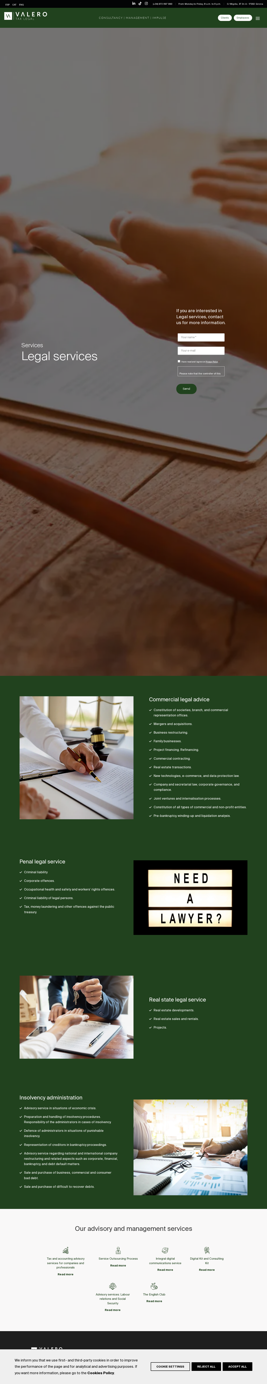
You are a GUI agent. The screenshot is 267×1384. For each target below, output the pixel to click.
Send (186, 388)
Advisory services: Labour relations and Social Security (113, 1299)
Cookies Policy (100, 1373)
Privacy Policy (212, 362)
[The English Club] (154, 1286)
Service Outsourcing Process (118, 1258)
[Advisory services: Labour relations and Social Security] (112, 1286)
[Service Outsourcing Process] (118, 1250)
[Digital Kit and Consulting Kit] (206, 1250)
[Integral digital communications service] (165, 1250)
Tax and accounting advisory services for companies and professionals (65, 1263)
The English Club (154, 1294)
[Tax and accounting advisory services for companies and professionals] (65, 1250)
